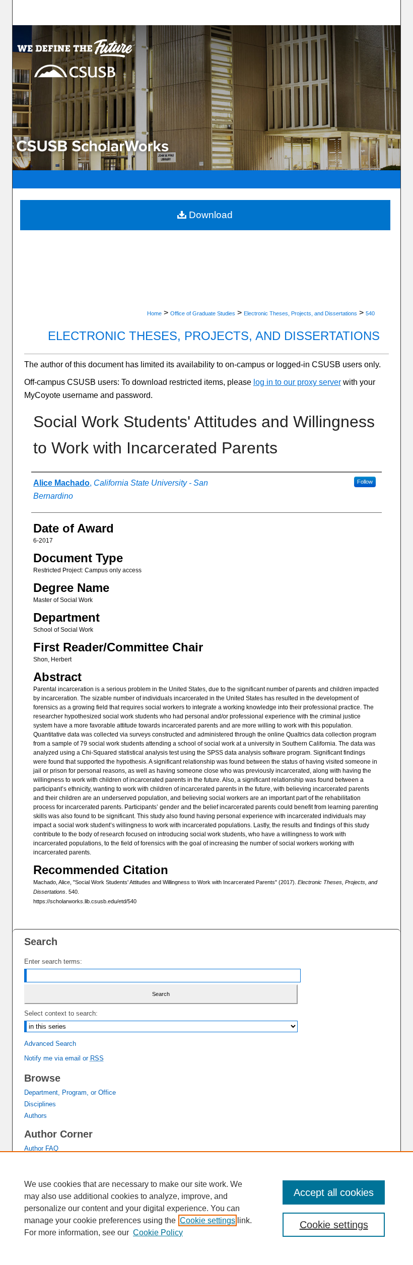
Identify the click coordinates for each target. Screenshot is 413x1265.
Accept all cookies (334, 1192)
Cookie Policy (158, 1232)
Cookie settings (207, 1220)
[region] (206, 1208)
